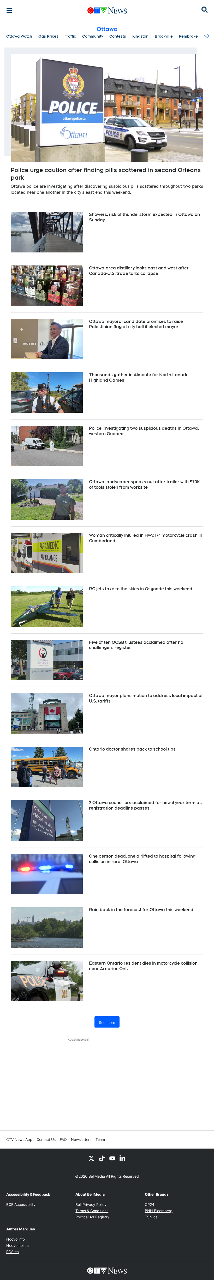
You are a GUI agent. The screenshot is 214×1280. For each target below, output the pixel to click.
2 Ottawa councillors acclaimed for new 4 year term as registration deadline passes (145, 805)
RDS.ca (12, 1251)
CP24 (149, 1204)
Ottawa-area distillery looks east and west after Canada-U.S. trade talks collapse (139, 271)
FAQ (63, 1139)
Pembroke (188, 36)
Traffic (70, 36)
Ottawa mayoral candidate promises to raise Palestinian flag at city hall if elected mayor (136, 324)
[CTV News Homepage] (107, 10)
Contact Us (46, 1139)
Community (92, 36)
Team (100, 1139)
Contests (117, 36)
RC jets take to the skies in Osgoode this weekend (140, 588)
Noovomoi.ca (17, 1245)
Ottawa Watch (19, 36)
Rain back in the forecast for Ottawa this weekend (141, 909)
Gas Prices (48, 36)
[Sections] (9, 10)
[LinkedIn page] (123, 1158)
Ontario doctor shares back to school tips (132, 749)
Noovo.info (15, 1239)
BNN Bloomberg (159, 1210)
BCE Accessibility (20, 1204)
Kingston (140, 36)
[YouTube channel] (112, 1158)
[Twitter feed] (91, 1158)
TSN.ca (151, 1217)
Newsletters (81, 1139)
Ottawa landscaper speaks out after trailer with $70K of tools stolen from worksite (144, 484)
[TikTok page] (102, 1158)
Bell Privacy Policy (90, 1204)
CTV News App (19, 1139)
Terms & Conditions (91, 1210)
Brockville (164, 36)
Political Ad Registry (92, 1217)
